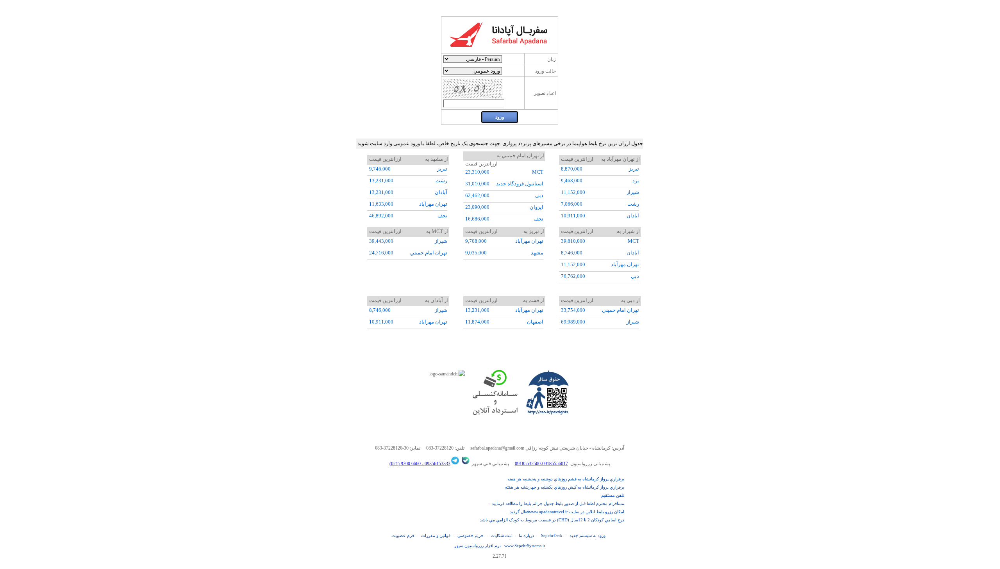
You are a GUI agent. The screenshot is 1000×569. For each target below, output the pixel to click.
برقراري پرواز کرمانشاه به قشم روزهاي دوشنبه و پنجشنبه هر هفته (565, 479)
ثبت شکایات (501, 535)
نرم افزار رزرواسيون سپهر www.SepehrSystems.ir (499, 545)
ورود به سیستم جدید (587, 535)
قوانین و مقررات (435, 535)
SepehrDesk (551, 535)
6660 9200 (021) (405, 463)
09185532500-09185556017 (541, 463)
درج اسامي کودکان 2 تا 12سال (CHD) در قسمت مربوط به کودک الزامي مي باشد (552, 519)
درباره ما (526, 535)
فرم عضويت (402, 535)
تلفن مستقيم (612, 495)
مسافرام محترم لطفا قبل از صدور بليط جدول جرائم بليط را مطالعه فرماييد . (556, 503)
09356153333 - (435, 463)
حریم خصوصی (470, 535)
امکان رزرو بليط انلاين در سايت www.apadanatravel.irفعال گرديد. (566, 511)
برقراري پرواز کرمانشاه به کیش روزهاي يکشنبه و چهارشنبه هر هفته (564, 487)
